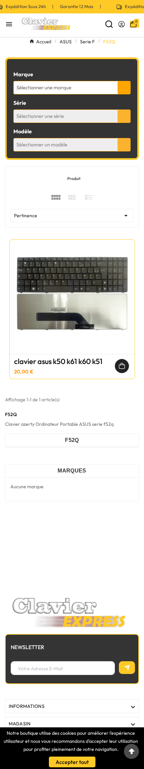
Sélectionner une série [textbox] (40, 116)
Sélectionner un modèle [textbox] (41, 144)
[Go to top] (131, 751)
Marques (72, 470)
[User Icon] (121, 24)
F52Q (72, 440)
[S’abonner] (127, 667)
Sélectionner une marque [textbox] (43, 87)
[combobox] (72, 87)
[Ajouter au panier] (122, 366)
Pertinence (72, 216)
